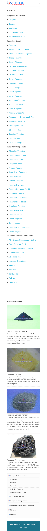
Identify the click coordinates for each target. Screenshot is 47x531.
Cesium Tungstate (16, 83)
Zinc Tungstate (14, 138)
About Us (12, 270)
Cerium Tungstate (15, 79)
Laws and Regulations (17, 261)
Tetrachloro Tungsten (17, 193)
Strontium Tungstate (16, 134)
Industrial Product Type (17, 37)
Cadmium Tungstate (16, 70)
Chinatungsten (30, 525)
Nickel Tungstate (15, 109)
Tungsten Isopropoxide (17, 155)
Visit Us (12, 278)
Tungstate (12, 20)
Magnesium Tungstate (17, 100)
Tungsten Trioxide (14, 374)
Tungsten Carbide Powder (17, 415)
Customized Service (16, 253)
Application (13, 28)
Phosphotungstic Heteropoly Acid (21, 117)
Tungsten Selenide (16, 159)
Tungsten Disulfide (16, 210)
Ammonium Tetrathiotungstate (20, 54)
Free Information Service (18, 244)
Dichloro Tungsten (16, 181)
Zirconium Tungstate (16, 143)
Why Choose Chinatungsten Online (22, 240)
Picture (12, 265)
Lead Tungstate (15, 92)
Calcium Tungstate (16, 75)
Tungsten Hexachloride (18, 202)
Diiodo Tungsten (15, 231)
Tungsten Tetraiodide (17, 214)
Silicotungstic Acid (16, 126)
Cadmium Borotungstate (18, 66)
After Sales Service (16, 257)
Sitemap (13, 514)
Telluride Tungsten (16, 168)
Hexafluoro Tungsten (17, 206)
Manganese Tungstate (17, 104)
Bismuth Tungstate (16, 62)
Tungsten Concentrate (16, 460)
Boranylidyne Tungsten (18, 172)
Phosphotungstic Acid (17, 113)
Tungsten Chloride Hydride (19, 227)
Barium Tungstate (15, 58)
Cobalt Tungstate (15, 219)
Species (12, 24)
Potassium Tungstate (17, 121)
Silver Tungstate (15, 130)
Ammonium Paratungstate (19, 49)
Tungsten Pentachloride (18, 198)
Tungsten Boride (15, 176)
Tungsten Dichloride (16, 185)
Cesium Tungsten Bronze (17, 331)
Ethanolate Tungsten (17, 151)
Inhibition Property (16, 32)
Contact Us (13, 274)
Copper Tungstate (16, 88)
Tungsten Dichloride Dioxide (20, 189)
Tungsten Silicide (15, 164)
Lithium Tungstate (15, 96)
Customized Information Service (21, 248)
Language (13, 282)
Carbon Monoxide (16, 223)
